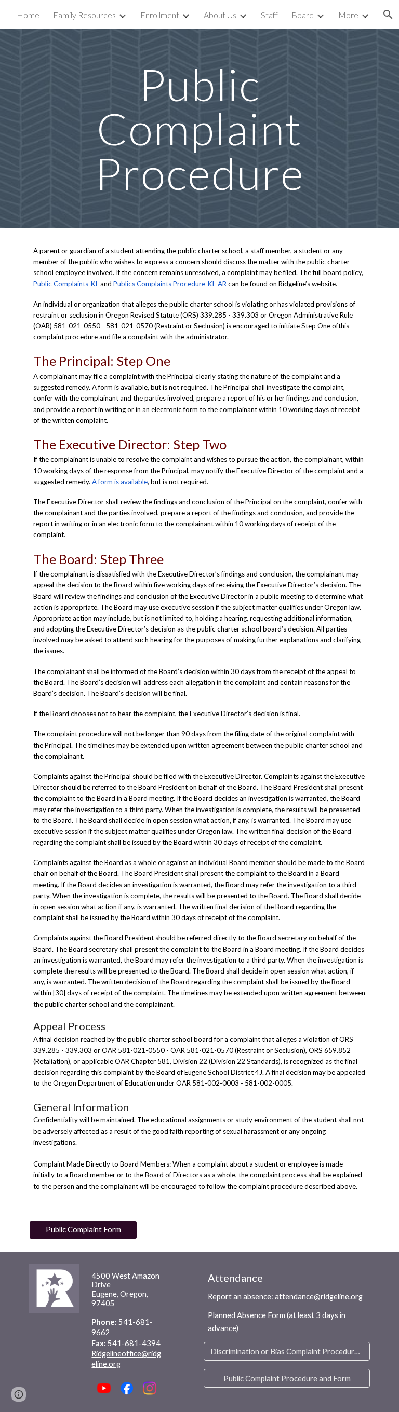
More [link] (348, 15)
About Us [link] (220, 15)
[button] (18, 1394)
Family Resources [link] (84, 15)
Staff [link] (269, 15)
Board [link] (302, 15)
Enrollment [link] (159, 15)
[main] (199, 128)
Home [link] (28, 15)
